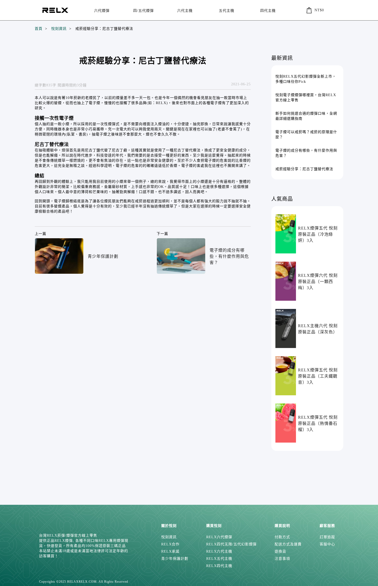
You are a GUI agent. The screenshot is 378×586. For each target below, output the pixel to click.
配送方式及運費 (288, 544)
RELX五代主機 (219, 559)
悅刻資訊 (59, 29)
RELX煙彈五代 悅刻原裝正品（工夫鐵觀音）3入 (318, 376)
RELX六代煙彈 (219, 537)
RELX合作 (170, 544)
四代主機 (268, 11)
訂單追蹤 (327, 537)
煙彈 (65, 150)
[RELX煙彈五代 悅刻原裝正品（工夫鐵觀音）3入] (285, 375)
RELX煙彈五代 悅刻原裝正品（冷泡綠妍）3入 (318, 234)
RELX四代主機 (219, 566)
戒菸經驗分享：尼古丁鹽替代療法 (104, 29)
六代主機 (185, 11)
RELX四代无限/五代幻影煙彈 (231, 544)
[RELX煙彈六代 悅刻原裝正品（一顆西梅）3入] (285, 281)
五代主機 (226, 11)
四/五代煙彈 (143, 11)
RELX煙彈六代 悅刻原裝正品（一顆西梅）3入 (318, 281)
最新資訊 (282, 58)
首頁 (38, 29)
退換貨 (280, 551)
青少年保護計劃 (103, 256)
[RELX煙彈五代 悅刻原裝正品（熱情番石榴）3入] (285, 423)
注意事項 (282, 559)
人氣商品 (282, 199)
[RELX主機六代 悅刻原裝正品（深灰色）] (285, 328)
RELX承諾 (170, 551)
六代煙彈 (102, 11)
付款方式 (282, 537)
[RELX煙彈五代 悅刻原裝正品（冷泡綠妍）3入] (285, 233)
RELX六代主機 (219, 551)
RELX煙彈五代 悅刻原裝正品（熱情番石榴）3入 (318, 423)
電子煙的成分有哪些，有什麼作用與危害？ (229, 256)
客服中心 (327, 544)
